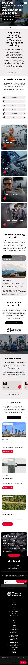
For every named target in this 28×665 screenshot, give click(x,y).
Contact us (12, 555)
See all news (12, 417)
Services (14, 613)
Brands (14, 604)
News (14, 618)
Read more (6, 451)
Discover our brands (8, 16)
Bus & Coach (14, 109)
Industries (14, 607)
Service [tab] (21, 259)
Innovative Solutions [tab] (19, 256)
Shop (14, 620)
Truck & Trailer (14, 97)
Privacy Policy (20, 589)
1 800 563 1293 (14, 566)
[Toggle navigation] (25, 3)
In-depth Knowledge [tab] (9, 259)
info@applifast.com (14, 568)
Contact (14, 622)
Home (14, 602)
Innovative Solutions (14, 611)
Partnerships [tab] (7, 256)
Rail (14, 101)
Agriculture (14, 105)
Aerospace (14, 113)
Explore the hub (12, 394)
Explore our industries (8, 19)
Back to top (14, 662)
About (14, 609)
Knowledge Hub (14, 615)
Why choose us (12, 72)
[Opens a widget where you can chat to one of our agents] (23, 662)
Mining (14, 117)
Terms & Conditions (22, 657)
